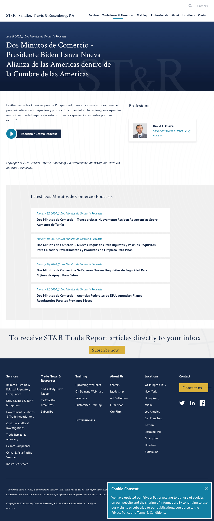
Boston (149, 425)
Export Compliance (18, 446)
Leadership (117, 391)
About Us (117, 376)
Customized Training (88, 405)
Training (142, 15)
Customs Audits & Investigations (17, 425)
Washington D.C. (155, 385)
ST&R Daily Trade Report (52, 391)
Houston (150, 445)
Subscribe (47, 411)
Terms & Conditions (151, 512)
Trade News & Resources (118, 15)
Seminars (81, 398)
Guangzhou (152, 438)
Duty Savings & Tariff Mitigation (19, 403)
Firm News (116, 405)
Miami (149, 405)
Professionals (159, 15)
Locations (188, 15)
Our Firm (115, 411)
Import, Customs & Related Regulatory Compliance (18, 389)
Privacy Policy (120, 512)
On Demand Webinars (89, 391)
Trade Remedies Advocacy (16, 437)
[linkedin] (194, 403)
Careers (202, 6)
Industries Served (17, 464)
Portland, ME (153, 432)
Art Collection (119, 398)
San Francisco (153, 418)
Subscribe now (105, 350)
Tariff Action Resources (48, 402)
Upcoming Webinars (88, 385)
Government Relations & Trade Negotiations (20, 414)
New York (151, 391)
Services (94, 15)
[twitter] (183, 403)
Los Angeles (152, 411)
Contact (203, 15)
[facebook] (204, 403)
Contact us (192, 387)
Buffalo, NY (152, 452)
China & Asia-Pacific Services (19, 455)
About (175, 15)
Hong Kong (152, 398)
